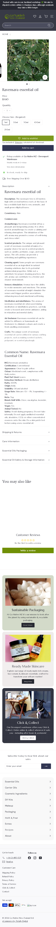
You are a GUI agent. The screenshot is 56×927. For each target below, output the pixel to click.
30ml (15, 122)
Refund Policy (8, 876)
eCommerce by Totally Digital (15, 921)
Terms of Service (9, 884)
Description (8, 186)
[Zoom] (45, 77)
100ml (37, 122)
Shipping (19, 142)
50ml (26, 122)
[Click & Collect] (28, 704)
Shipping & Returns (12, 432)
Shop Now (28, 681)
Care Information (10, 441)
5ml (5, 122)
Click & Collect (28, 738)
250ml (7, 129)
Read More (27, 625)
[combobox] (28, 25)
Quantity (6, 105)
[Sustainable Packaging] (28, 592)
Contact (5, 891)
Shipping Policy (8, 873)
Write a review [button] (28, 550)
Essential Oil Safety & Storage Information (23, 460)
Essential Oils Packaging (14, 450)
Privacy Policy (8, 880)
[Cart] (46, 16)
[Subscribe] (46, 766)
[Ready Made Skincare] (28, 648)
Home (5, 34)
